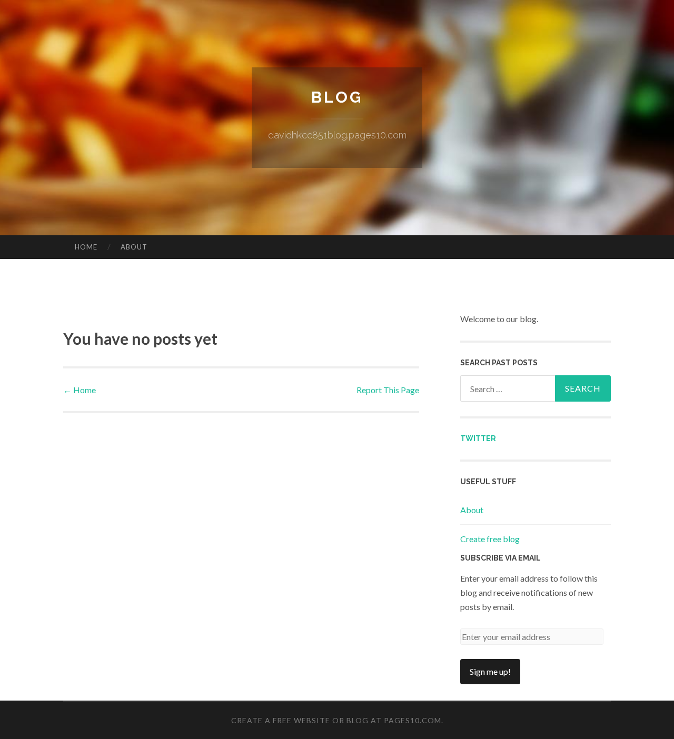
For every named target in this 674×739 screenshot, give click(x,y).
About (134, 247)
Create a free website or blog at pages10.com (336, 720)
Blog (337, 97)
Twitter (478, 438)
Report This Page (387, 390)
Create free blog (490, 539)
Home (86, 247)
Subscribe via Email (500, 558)
